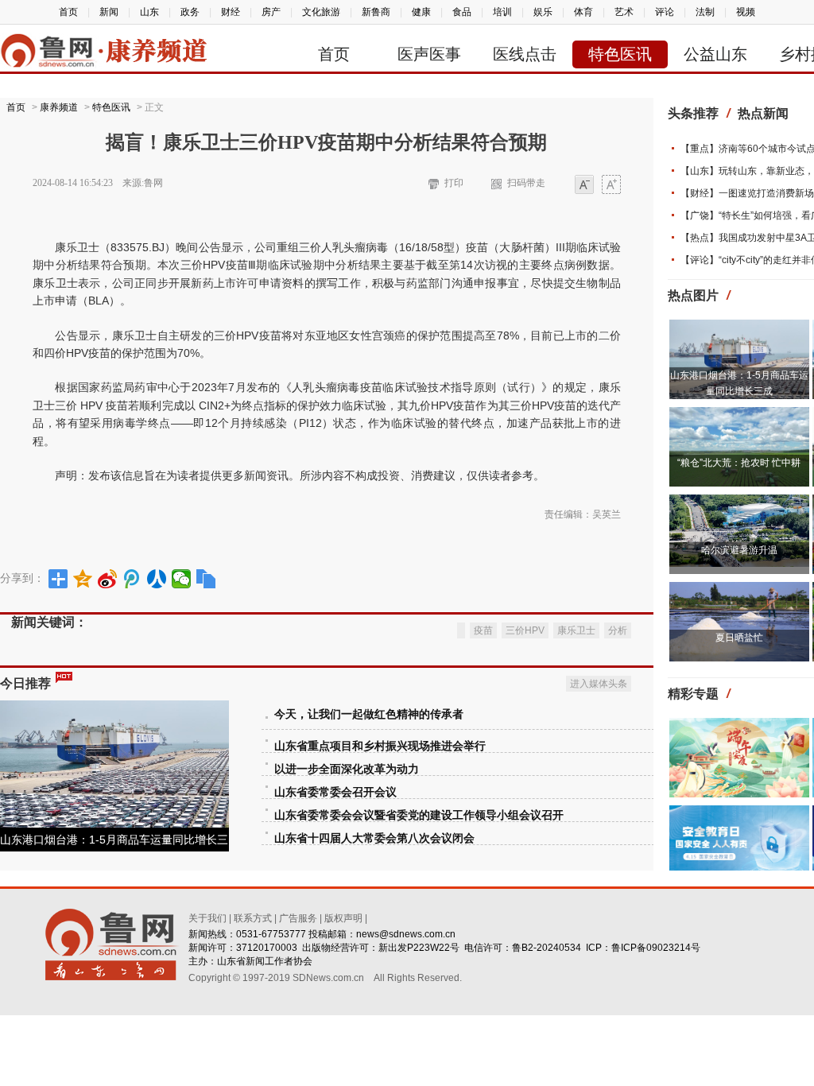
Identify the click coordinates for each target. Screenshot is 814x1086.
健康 (421, 11)
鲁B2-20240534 (546, 947)
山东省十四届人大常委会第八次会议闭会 (374, 838)
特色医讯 (620, 54)
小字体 (584, 185)
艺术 (624, 11)
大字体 (611, 185)
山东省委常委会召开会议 (335, 792)
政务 (190, 11)
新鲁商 (376, 11)
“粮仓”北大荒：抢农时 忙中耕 (738, 462)
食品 (461, 11)
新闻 (108, 11)
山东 (149, 11)
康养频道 (59, 107)
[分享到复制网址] (206, 578)
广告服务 (298, 918)
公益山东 (715, 54)
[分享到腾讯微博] (132, 578)
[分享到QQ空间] (83, 578)
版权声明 (343, 918)
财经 (230, 11)
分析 (617, 630)
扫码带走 (526, 182)
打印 (453, 182)
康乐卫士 (576, 630)
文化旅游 (321, 11)
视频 (745, 11)
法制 (705, 11)
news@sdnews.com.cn (405, 934)
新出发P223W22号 (418, 947)
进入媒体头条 (598, 683)
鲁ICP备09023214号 (655, 947)
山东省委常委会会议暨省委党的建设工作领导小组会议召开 (419, 815)
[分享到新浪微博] (108, 578)
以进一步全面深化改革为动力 (346, 769)
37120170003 (266, 947)
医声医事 (429, 54)
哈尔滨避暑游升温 (739, 550)
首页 (68, 11)
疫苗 (483, 630)
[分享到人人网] (157, 578)
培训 (502, 11)
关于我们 (207, 918)
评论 (664, 11)
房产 (271, 11)
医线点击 (524, 54)
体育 (583, 11)
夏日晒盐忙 (739, 637)
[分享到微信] (182, 578)
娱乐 (542, 11)
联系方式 (253, 918)
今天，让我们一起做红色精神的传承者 (368, 714)
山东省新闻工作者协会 (264, 961)
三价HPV (525, 630)
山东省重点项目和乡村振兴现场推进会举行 (380, 746)
